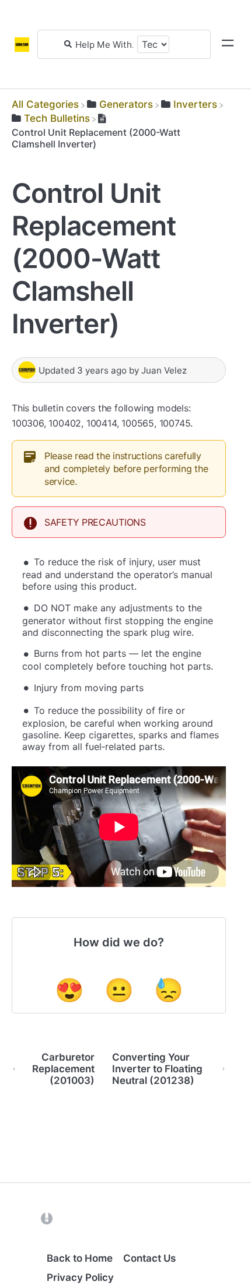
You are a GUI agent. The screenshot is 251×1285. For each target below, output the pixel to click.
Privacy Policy (80, 1277)
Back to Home (80, 1258)
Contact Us (149, 1258)
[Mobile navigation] (227, 44)
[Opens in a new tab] (47, 1218)
